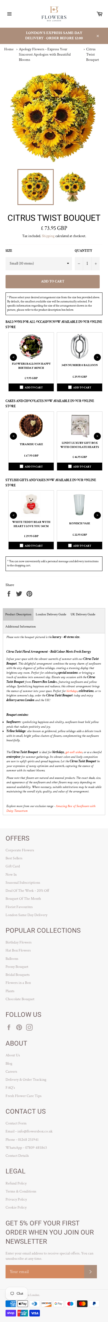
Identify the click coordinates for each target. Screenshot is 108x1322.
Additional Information (20, 626)
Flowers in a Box (18, 982)
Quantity (83, 251)
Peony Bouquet (17, 966)
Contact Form (16, 1123)
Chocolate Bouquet (20, 999)
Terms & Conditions (21, 1191)
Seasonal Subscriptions (23, 882)
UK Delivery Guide (83, 614)
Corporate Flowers (20, 850)
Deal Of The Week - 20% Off (27, 890)
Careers (11, 1071)
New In (11, 874)
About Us (13, 1055)
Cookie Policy (16, 1207)
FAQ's (10, 1087)
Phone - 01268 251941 (22, 1139)
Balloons (12, 958)
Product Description (18, 614)
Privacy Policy (16, 1199)
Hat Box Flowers (18, 950)
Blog (9, 1063)
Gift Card (13, 866)
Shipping (48, 236)
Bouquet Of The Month (23, 898)
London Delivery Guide (51, 614)
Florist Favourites (19, 906)
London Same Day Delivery (26, 915)
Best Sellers (14, 858)
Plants (10, 991)
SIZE (9, 251)
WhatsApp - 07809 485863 (26, 1147)
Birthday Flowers (19, 942)
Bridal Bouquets (18, 974)
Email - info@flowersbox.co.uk (29, 1131)
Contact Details (17, 1155)
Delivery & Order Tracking (26, 1079)
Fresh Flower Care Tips (24, 1095)
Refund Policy (16, 1183)
